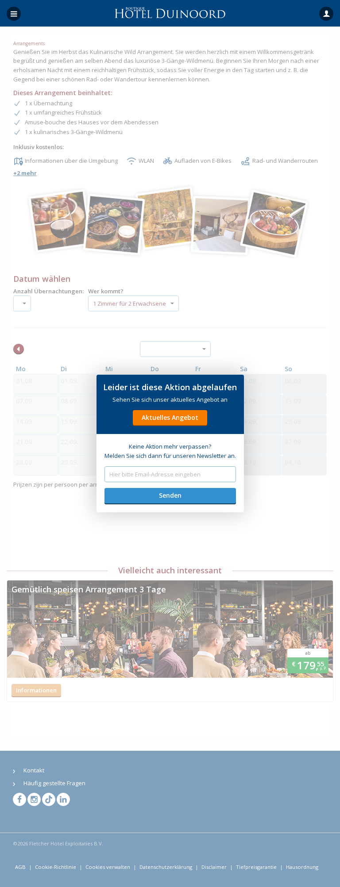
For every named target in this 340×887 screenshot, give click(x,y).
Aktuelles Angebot (170, 417)
